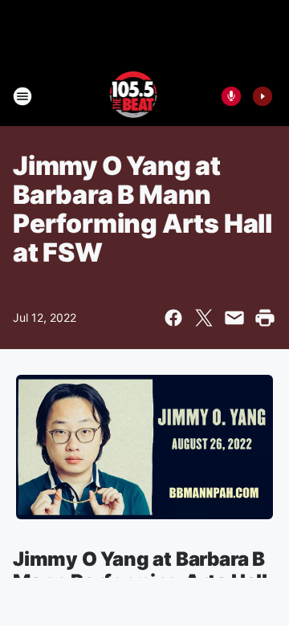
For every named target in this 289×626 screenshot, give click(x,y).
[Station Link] (134, 96)
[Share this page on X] (204, 318)
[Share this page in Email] (234, 318)
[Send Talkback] (231, 96)
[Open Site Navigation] (22, 96)
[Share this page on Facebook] (173, 318)
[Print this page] (265, 318)
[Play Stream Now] (262, 96)
